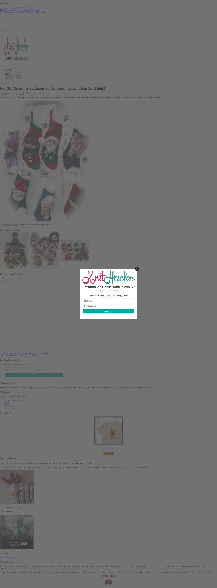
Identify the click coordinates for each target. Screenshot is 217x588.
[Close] (137, 269)
